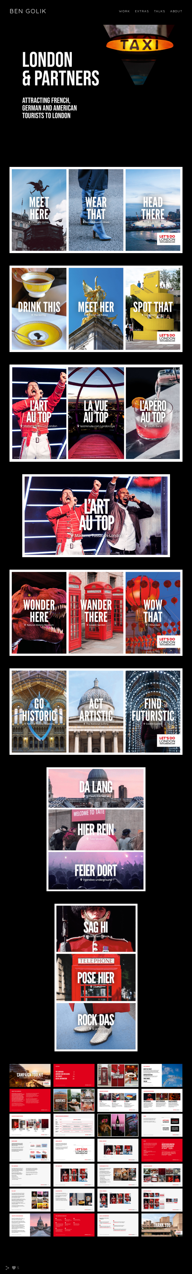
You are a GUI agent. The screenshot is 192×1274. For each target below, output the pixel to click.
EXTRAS (142, 11)
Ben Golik (28, 11)
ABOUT (176, 11)
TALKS (159, 11)
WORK (124, 11)
